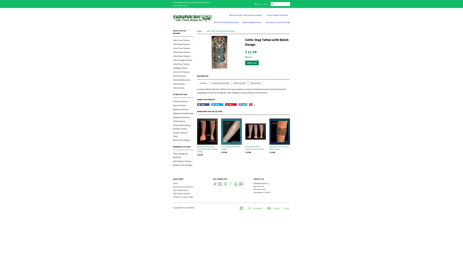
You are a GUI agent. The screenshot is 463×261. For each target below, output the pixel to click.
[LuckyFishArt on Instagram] (236, 185)
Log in (266, 4)
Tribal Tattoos (179, 121)
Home (199, 31)
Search (175, 183)
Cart (258, 4)
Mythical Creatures (181, 109)
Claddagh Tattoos (180, 68)
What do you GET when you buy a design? (245, 15)
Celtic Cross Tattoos (181, 40)
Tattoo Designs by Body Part (180, 155)
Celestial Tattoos (180, 101)
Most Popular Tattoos (182, 161)
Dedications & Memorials (183, 113)
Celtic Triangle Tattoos (182, 60)
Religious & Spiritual (181, 117)
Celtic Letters (178, 88)
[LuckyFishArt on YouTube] (241, 185)
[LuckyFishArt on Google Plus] (230, 185)
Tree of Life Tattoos (181, 72)
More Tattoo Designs (181, 140)
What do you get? (240, 83)
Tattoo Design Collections (277, 15)
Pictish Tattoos (179, 76)
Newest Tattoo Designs (182, 165)
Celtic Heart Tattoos (181, 52)
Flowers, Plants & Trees (180, 134)
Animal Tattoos (179, 105)
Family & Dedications (181, 80)
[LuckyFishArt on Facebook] (220, 185)
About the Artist (256, 83)
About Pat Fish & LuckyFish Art (226, 22)
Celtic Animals (179, 84)
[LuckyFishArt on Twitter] (215, 185)
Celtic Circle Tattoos (181, 48)
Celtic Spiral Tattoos (181, 56)
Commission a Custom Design (277, 22)
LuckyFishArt (190, 208)
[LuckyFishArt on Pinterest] (225, 185)
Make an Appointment (252, 22)
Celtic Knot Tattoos (181, 64)
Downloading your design (220, 83)
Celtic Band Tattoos (181, 44)
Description (202, 76)
